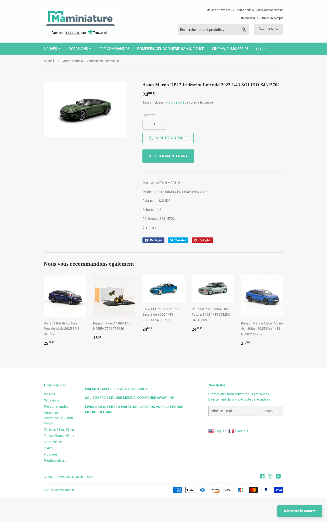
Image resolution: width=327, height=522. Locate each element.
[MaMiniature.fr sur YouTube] (278, 477)
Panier (272, 29)
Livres (48, 448)
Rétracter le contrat (300, 511)
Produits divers (55, 460)
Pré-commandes (114, 49)
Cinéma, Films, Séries (230, 49)
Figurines (50, 454)
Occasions (78, 49)
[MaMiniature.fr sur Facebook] (262, 477)
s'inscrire (272, 411)
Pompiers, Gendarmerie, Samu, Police (170, 49)
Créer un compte (272, 18)
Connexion (248, 18)
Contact (49, 476)
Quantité (148, 115)
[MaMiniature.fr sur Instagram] (270, 477)
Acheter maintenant (168, 156)
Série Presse (53, 442)
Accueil (49, 61)
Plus (260, 49)
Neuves (51, 49)
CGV (90, 476)
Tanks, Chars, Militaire (60, 436)
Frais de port (174, 102)
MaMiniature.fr (64, 490)
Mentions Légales (71, 476)
